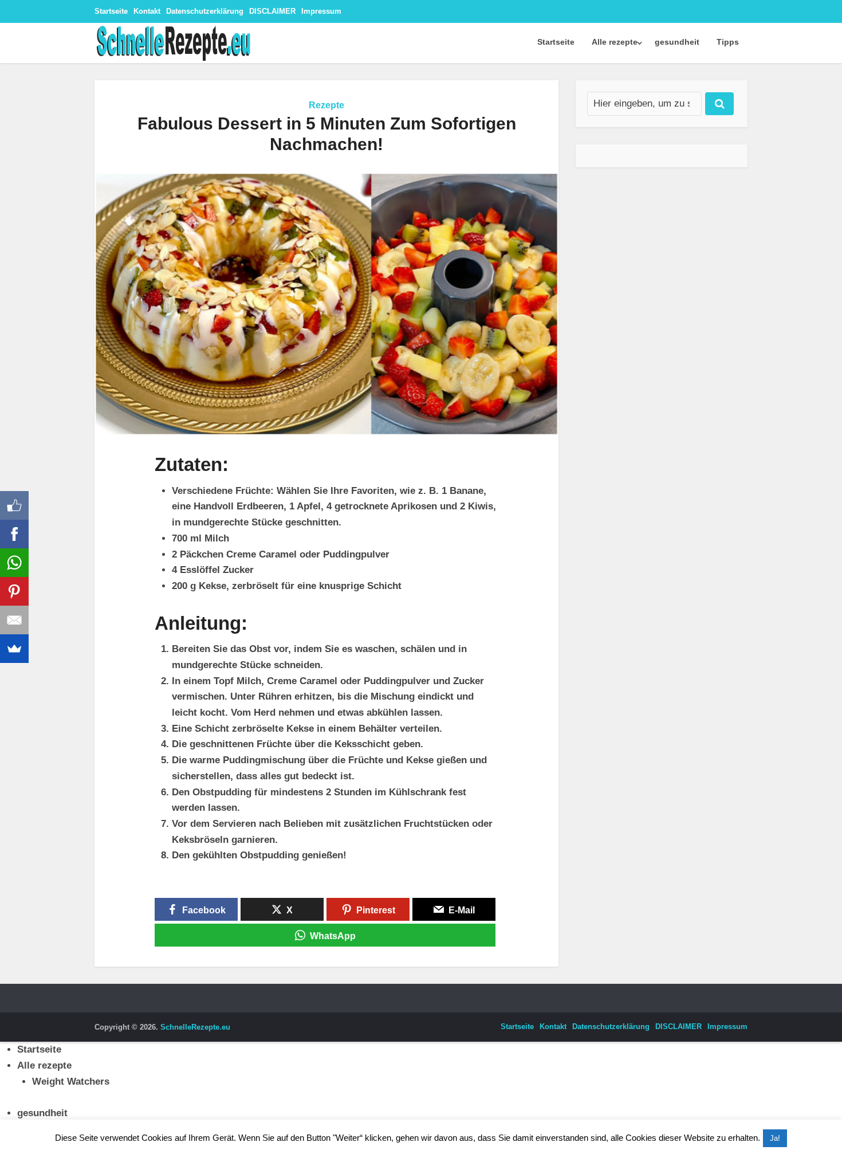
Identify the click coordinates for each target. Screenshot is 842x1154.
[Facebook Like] (14, 505)
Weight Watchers (70, 1081)
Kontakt (146, 11)
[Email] (14, 620)
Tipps (728, 41)
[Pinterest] (14, 591)
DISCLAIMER (272, 11)
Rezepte (326, 105)
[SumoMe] (14, 648)
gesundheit (677, 41)
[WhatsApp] (14, 562)
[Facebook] (14, 534)
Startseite (111, 11)
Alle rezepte (615, 41)
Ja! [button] (775, 1138)
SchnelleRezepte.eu (195, 1027)
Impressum (321, 11)
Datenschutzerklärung (204, 11)
